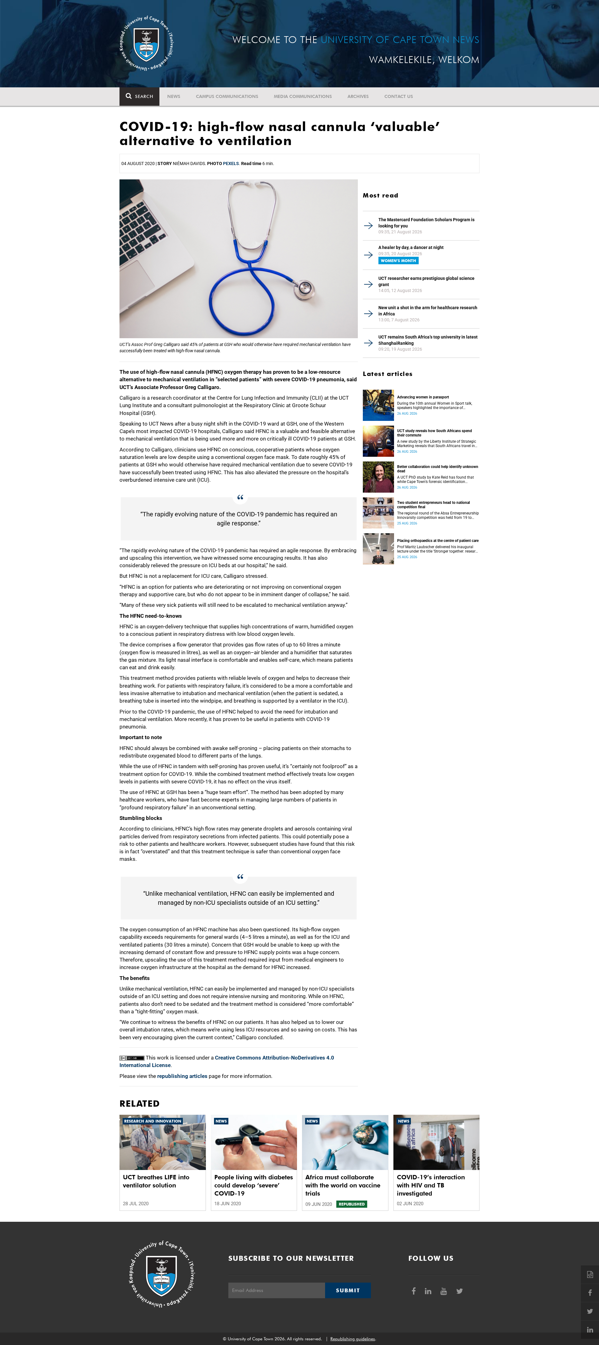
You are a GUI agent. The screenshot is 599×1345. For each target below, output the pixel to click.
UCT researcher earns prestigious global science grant (426, 281)
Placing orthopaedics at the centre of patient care (438, 540)
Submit (348, 1290)
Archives (358, 96)
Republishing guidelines (352, 1338)
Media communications (303, 96)
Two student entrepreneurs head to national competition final (433, 504)
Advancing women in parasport (423, 397)
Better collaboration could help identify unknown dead (437, 469)
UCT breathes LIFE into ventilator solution (156, 1181)
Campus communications (227, 96)
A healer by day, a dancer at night (411, 247)
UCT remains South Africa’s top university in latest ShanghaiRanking (428, 340)
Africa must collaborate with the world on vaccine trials (342, 1185)
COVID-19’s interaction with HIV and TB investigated (431, 1185)
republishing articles (182, 1076)
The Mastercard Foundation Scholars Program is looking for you (426, 222)
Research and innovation (152, 1121)
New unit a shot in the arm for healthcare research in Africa (427, 310)
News (173, 96)
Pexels (231, 163)
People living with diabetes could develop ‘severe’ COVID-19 (253, 1185)
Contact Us (398, 96)
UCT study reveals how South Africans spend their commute (434, 433)
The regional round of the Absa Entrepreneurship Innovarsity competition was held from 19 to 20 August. (438, 515)
